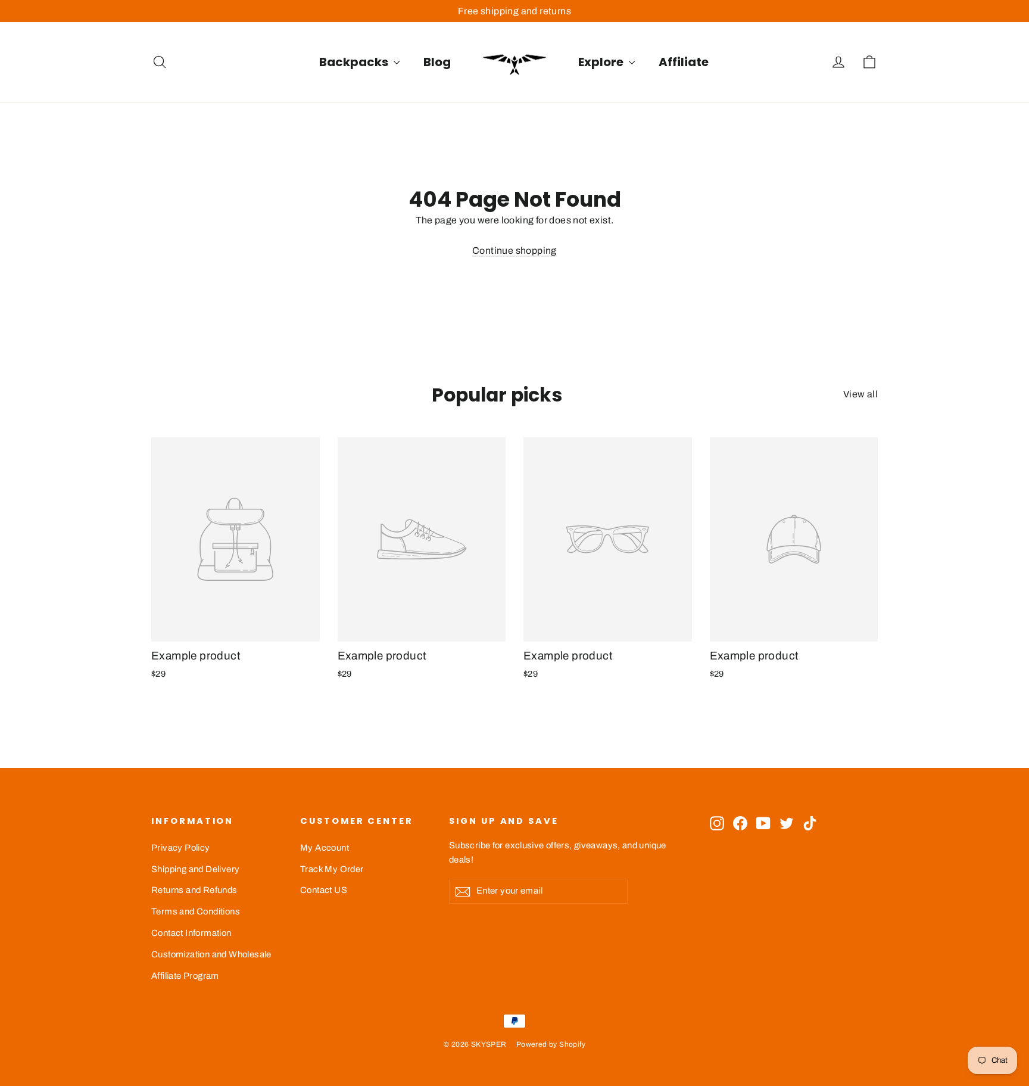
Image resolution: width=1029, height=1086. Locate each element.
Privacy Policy (180, 847)
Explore (602, 62)
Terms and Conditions (195, 911)
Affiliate (684, 62)
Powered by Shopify (550, 1044)
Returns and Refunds (194, 890)
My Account (324, 847)
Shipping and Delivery (195, 869)
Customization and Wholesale (211, 954)
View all (860, 394)
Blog (437, 62)
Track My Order (332, 869)
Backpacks (355, 62)
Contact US (323, 890)
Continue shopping (514, 250)
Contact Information (191, 933)
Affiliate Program (185, 976)
